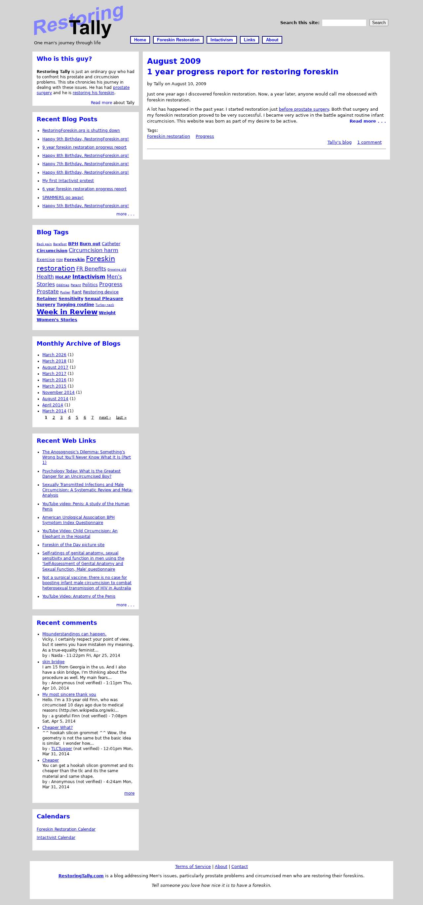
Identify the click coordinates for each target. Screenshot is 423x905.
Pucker (65, 292)
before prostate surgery (304, 109)
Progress (205, 136)
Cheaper (50, 760)
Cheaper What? (57, 727)
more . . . (125, 214)
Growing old (116, 269)
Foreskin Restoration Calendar (66, 829)
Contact (239, 866)
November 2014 (58, 392)
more (129, 793)
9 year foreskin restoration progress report (84, 147)
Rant (77, 291)
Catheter (111, 243)
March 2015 (54, 386)
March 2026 (54, 355)
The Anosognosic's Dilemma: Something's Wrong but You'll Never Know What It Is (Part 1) (86, 457)
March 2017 (54, 373)
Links (249, 39)
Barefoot (60, 244)
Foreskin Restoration (178, 39)
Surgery (46, 304)
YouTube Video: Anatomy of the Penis (78, 596)
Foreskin (74, 259)
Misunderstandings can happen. (74, 634)
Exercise (46, 259)
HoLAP (63, 277)
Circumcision (52, 250)
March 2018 (54, 361)
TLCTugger (61, 748)
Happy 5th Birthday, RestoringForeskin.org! (85, 206)
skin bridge (53, 662)
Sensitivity (70, 298)
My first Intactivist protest (68, 180)
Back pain (44, 244)
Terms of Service (193, 866)
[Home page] (78, 36)
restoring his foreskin (93, 93)
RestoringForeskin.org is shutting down (81, 130)
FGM (59, 260)
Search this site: (300, 22)
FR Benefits (91, 269)
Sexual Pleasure (104, 298)
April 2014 (52, 405)
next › (105, 417)
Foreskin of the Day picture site (73, 545)
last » (121, 417)
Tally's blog (339, 142)
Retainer (47, 298)
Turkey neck (105, 305)
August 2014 (55, 398)
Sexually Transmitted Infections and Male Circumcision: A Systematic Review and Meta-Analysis (87, 490)
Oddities (62, 285)
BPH (73, 243)
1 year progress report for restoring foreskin (242, 71)
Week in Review (67, 312)
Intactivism (222, 39)
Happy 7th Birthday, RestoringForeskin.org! (85, 164)
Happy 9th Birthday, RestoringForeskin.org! (85, 139)
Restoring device (101, 291)
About (272, 39)
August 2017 (55, 367)
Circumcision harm (93, 250)
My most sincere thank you (69, 694)
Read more (101, 102)
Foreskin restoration (168, 136)
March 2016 (54, 380)
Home (140, 39)
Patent (76, 285)
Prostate (48, 291)
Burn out (90, 243)
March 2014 (54, 411)
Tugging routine (75, 304)
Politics (90, 284)
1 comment (369, 142)
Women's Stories (57, 319)
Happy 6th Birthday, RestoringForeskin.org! (85, 172)
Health (45, 277)
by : (46, 655)
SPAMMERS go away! (63, 197)
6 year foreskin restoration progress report (84, 189)
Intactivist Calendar (56, 837)
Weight (107, 312)
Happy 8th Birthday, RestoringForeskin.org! (85, 155)
